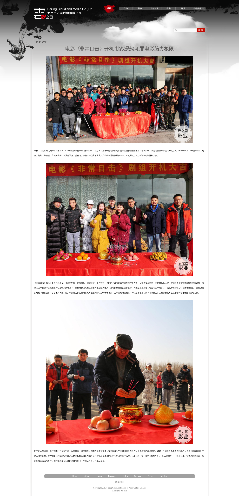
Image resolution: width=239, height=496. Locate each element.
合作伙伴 (197, 8)
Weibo (164, 476)
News (99, 476)
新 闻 (140, 8)
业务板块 (154, 8)
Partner (151, 476)
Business (112, 476)
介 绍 (126, 8)
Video (125, 476)
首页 (109, 8)
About (87, 476)
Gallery (137, 476)
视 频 (168, 8)
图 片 (183, 8)
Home (75, 476)
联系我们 (119, 482)
